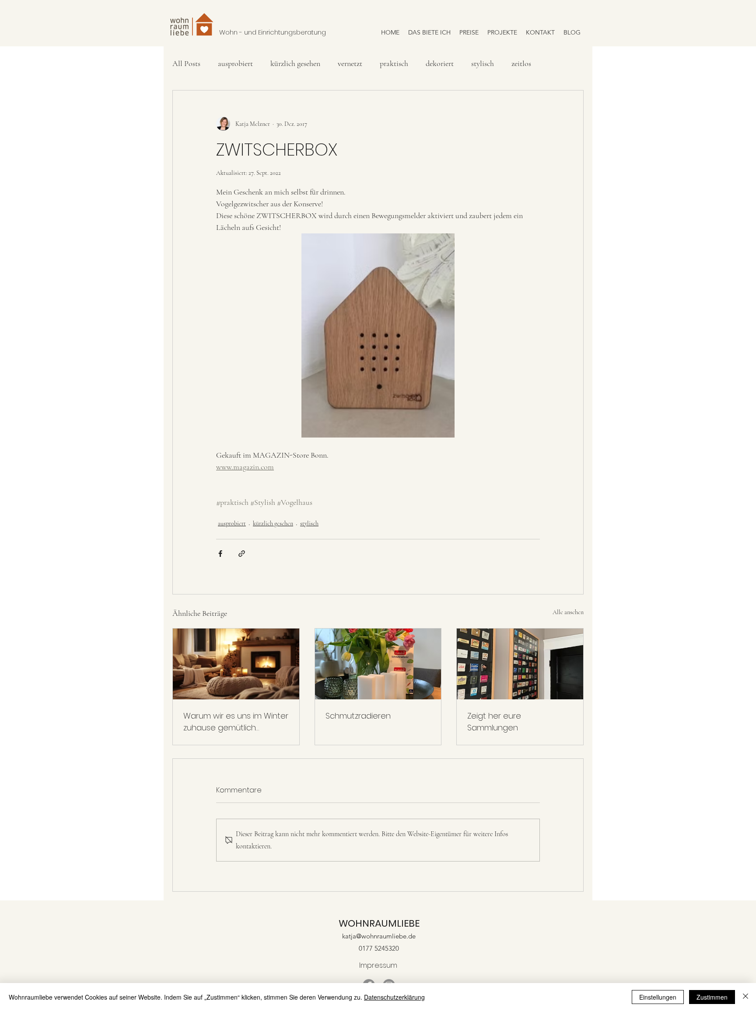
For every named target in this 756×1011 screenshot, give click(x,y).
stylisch (482, 63)
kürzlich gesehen (295, 63)
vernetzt (350, 63)
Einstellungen (657, 997)
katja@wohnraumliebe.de (379, 936)
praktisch (394, 63)
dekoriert (440, 63)
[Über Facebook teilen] (220, 553)
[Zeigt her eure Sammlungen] (520, 664)
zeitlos (521, 63)
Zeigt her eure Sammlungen (494, 721)
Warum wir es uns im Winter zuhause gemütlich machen (235, 721)
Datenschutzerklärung (394, 997)
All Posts (186, 63)
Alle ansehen (568, 612)
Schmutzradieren (358, 715)
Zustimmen (712, 997)
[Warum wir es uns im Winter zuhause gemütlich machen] (236, 664)
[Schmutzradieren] (378, 664)
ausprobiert (235, 63)
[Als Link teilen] (242, 553)
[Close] (745, 997)
